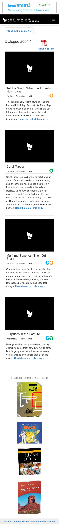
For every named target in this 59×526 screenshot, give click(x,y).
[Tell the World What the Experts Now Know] (29, 68)
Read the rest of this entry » (34, 118)
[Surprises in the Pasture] (29, 313)
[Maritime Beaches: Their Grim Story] (29, 235)
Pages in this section (18, 30)
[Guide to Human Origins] (29, 463)
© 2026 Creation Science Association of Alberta (29, 521)
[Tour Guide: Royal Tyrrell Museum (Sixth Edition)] (29, 401)
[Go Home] (20, 18)
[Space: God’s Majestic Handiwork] (29, 434)
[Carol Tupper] (29, 146)
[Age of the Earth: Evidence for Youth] (29, 498)
